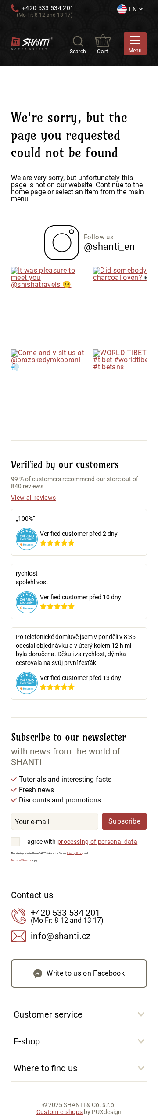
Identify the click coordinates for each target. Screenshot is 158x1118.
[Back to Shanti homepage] (32, 43)
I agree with (40, 841)
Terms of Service (21, 860)
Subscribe (124, 821)
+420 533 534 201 (48, 7)
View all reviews (33, 497)
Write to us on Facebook (86, 973)
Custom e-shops (59, 1111)
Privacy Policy (75, 853)
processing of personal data (97, 841)
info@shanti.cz (61, 936)
